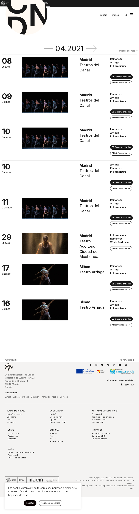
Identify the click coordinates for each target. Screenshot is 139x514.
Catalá (8, 397)
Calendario (11, 417)
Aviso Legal (13, 455)
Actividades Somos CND (105, 411)
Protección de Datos (17, 458)
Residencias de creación (103, 417)
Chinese (64, 397)
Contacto (12, 439)
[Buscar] (126, 15)
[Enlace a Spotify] (126, 365)
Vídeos (53, 439)
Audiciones (13, 436)
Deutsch (35, 397)
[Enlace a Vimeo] (108, 365)
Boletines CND (98, 436)
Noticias (53, 433)
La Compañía (56, 411)
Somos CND (97, 414)
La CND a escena (14, 414)
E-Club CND (13, 433)
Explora (54, 430)
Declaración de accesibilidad (21, 452)
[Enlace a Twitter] (102, 365)
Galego (25, 397)
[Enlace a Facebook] (90, 365)
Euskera (17, 397)
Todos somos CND (58, 422)
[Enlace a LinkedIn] (114, 365)
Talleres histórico (99, 439)
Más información (119, 83)
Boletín (103, 15)
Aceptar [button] (30, 503)
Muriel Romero (56, 417)
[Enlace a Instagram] (96, 365)
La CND (53, 414)
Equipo (53, 420)
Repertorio (11, 422)
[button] (122, 384)
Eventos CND (98, 422)
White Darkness (119, 242)
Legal (11, 449)
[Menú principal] (131, 15)
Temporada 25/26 (16, 411)
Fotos (52, 436)
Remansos (116, 58)
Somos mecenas (99, 420)
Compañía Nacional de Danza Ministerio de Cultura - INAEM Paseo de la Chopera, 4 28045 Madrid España (20, 380)
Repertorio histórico (101, 433)
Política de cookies (50, 503)
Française (45, 397)
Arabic (55, 397)
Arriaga (114, 62)
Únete (11, 430)
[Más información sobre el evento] (51, 72)
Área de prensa (56, 441)
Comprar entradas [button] (123, 77)
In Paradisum (118, 66)
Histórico (97, 430)
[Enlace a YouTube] (120, 365)
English (115, 15)
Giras (9, 420)
